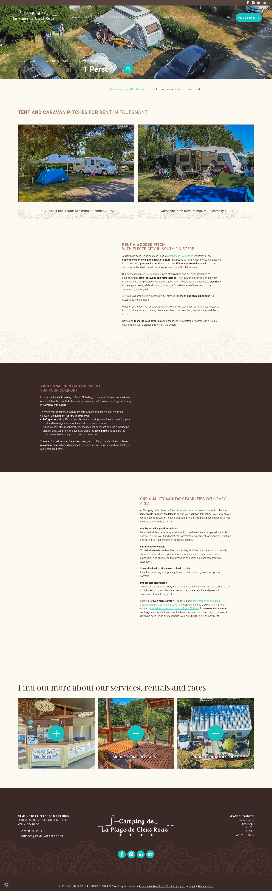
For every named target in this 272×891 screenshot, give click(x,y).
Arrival (30, 61)
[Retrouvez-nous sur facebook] (247, 3)
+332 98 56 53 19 (31, 831)
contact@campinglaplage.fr (41, 836)
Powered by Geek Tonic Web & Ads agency (162, 886)
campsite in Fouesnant (180, 255)
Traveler (90, 61)
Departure (60, 61)
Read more (37, 136)
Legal (192, 886)
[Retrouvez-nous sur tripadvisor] (264, 3)
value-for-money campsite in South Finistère (174, 608)
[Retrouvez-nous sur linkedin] (258, 3)
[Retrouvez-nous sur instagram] (253, 3)
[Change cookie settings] (6, 885)
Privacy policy (205, 886)
